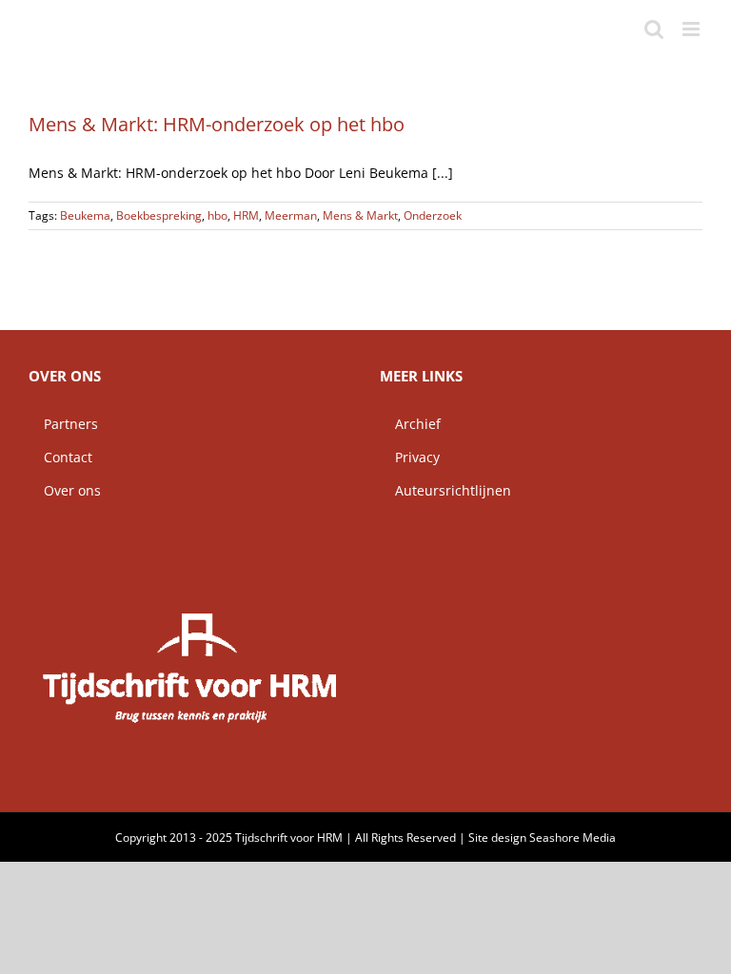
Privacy (410, 457)
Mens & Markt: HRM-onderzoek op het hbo (217, 124)
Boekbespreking (159, 215)
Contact (60, 457)
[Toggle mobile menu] (692, 29)
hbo (217, 215)
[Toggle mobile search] (653, 29)
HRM (246, 215)
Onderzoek (433, 215)
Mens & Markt (360, 215)
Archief (410, 424)
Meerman (291, 215)
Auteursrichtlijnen (445, 490)
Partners (63, 424)
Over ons (65, 490)
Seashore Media (572, 837)
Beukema (85, 215)
